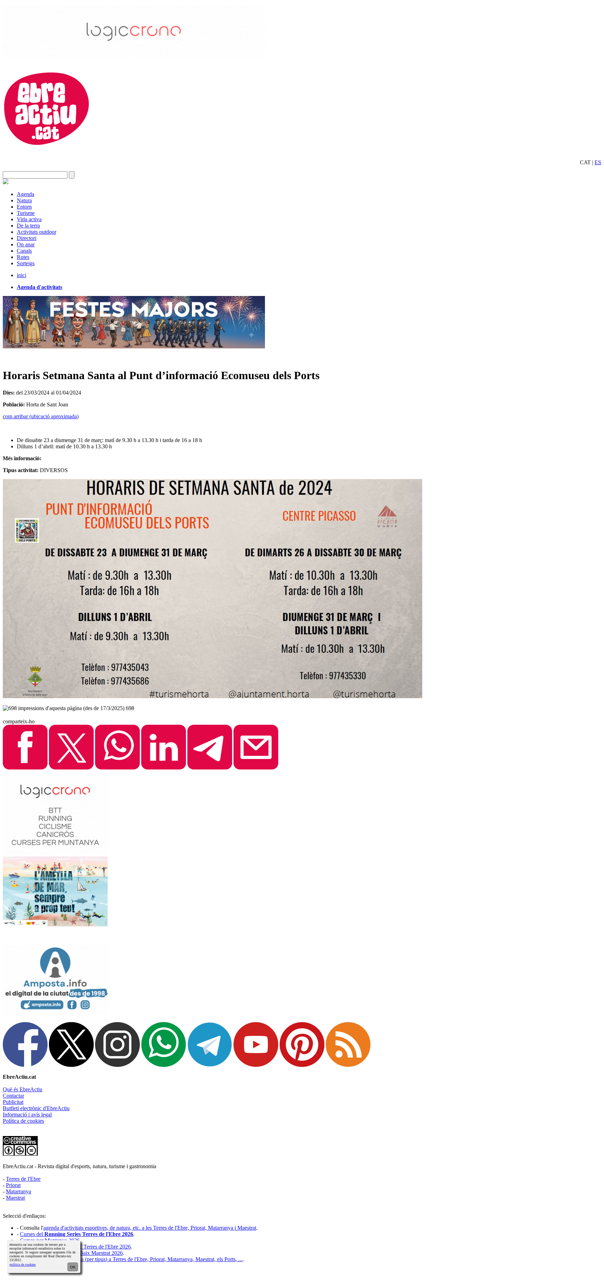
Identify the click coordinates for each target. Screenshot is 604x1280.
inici (21, 275)
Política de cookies (23, 1121)
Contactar (13, 1096)
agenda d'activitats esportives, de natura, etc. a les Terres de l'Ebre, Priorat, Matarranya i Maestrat (149, 1228)
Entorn (24, 207)
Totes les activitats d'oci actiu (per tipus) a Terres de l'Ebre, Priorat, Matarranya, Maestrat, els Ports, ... (131, 1259)
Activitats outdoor (36, 232)
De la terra (28, 226)
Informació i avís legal (27, 1115)
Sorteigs (26, 263)
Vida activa (29, 219)
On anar (26, 244)
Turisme (26, 213)
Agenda (25, 194)
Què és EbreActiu (22, 1089)
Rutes (23, 257)
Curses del (76, 1234)
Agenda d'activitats (39, 287)
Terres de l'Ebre (23, 1179)
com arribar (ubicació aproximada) (41, 416)
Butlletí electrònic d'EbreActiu (36, 1108)
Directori (26, 238)
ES (598, 162)
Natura (24, 200)
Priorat (13, 1185)
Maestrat (15, 1198)
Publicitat (13, 1102)
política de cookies (22, 1264)
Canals (24, 251)
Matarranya (18, 1191)
